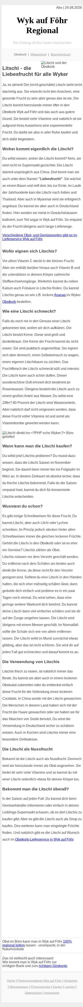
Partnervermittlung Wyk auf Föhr (40, 980)
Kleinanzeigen (19, 987)
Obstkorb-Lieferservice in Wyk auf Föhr (44, 839)
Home (11, 980)
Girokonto (70, 980)
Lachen (70, 987)
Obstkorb (9, 302)
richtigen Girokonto (53, 966)
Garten (57, 987)
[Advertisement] (41, 891)
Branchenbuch (60, 54)
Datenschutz (33, 992)
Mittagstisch (39, 54)
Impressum (51, 992)
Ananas (60, 295)
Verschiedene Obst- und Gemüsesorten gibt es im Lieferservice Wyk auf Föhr (39, 237)
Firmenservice (40, 987)
